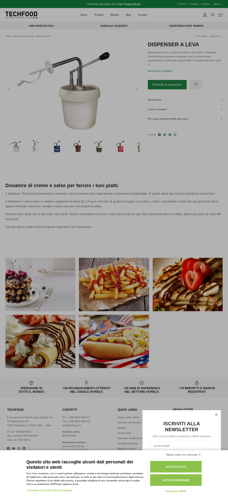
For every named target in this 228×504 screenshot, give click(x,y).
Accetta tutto (175, 466)
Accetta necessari (176, 480)
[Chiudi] (216, 415)
